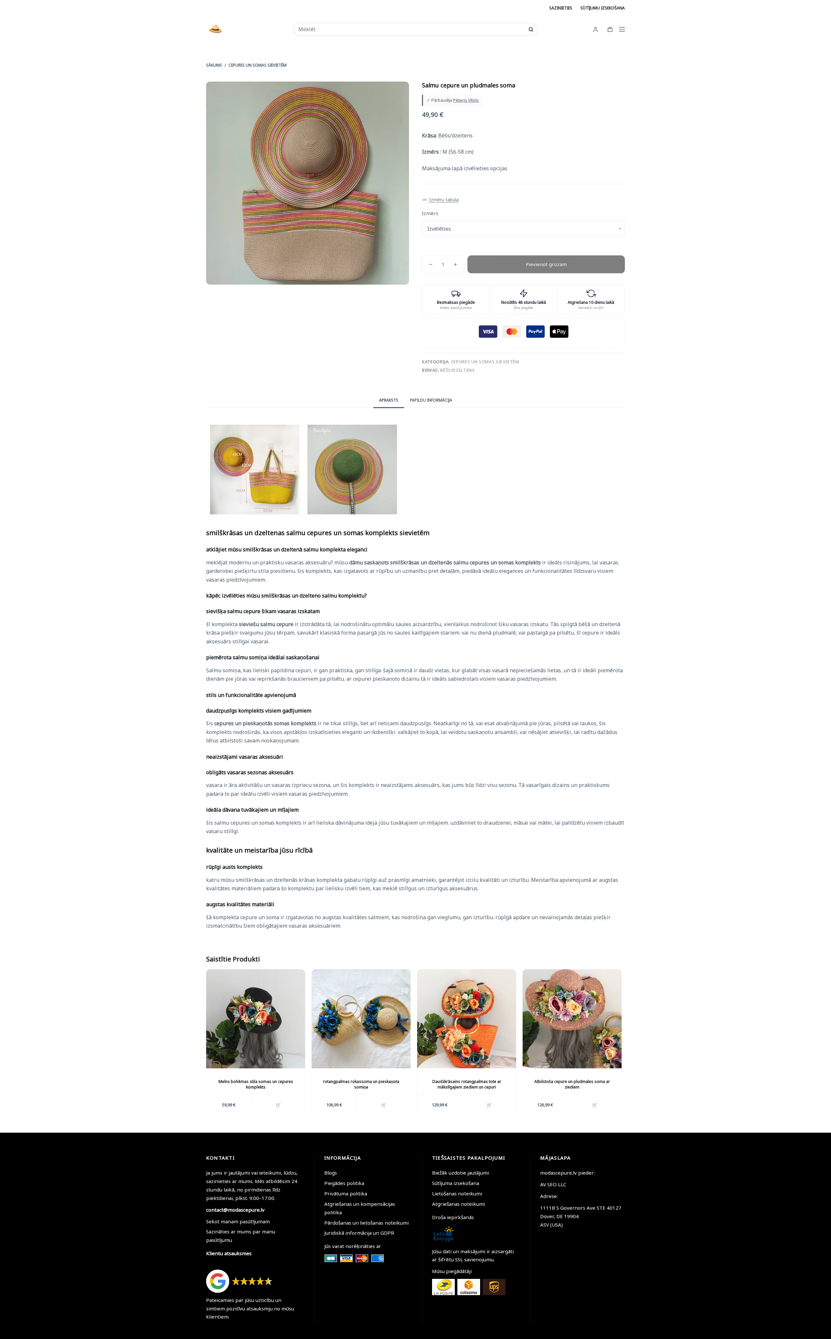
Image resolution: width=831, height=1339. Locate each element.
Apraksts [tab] (388, 400)
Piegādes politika (344, 1183)
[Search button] (531, 29)
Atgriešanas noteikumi (458, 1204)
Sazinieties (560, 8)
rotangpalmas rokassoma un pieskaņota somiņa (361, 1084)
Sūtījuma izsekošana (455, 1183)
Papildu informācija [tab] (431, 400)
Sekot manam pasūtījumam (238, 1221)
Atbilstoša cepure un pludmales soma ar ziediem (572, 1084)
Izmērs (430, 213)
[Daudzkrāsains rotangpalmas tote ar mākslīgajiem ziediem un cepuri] (466, 1018)
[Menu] (622, 29)
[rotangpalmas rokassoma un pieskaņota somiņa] (361, 1018)
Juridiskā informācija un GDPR (359, 1233)
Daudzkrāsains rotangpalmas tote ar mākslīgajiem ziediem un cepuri (466, 1084)
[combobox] (411, 29)
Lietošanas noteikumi (457, 1193)
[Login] (595, 29)
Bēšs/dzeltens (457, 370)
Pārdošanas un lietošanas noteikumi (366, 1222)
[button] (440, 200)
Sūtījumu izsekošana (602, 8)
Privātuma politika (345, 1193)
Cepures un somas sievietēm (485, 362)
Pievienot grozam (546, 264)
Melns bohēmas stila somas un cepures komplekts (255, 1084)
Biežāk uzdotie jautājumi (460, 1172)
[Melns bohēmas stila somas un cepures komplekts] (255, 1018)
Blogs (330, 1172)
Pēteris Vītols (466, 100)
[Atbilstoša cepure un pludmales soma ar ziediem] (572, 1018)
